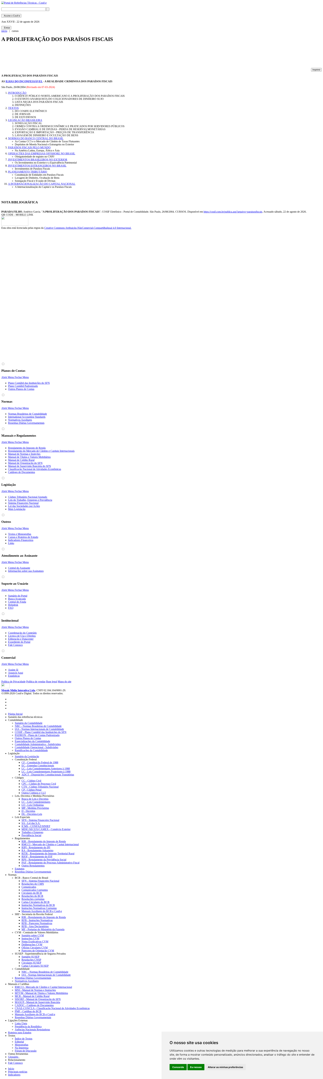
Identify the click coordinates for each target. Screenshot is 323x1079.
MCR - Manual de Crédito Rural (32, 996)
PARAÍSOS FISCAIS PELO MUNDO (29, 147)
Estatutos (19, 868)
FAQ (10, 607)
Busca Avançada (17, 598)
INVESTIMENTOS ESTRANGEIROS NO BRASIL (37, 165)
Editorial (19, 1041)
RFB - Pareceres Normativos (37, 923)
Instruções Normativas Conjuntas (39, 908)
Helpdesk (13, 604)
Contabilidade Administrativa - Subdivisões (38, 744)
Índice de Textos (23, 1038)
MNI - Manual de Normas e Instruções (35, 990)
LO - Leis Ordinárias (33, 805)
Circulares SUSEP (31, 962)
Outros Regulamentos (33, 865)
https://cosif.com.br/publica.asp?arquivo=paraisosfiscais (233, 211)
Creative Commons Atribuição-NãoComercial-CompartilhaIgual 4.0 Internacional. (87, 227)
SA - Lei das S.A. (31, 823)
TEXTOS (13, 108)
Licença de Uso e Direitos (22, 635)
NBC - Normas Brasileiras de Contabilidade (38, 726)
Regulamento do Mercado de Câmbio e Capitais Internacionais (41, 450)
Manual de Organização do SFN (25, 463)
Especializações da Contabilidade (32, 741)
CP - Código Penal (31, 789)
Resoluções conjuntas (33, 899)
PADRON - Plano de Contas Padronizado (37, 735)
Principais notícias (17, 1071)
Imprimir (316, 69)
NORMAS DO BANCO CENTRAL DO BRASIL (35, 138)
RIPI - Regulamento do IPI (36, 847)
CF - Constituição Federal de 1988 (40, 762)
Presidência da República (28, 1026)
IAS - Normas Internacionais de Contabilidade (39, 729)
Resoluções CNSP (31, 959)
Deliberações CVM (32, 944)
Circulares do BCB (32, 893)
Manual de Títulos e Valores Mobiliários (29, 457)
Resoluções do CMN (33, 883)
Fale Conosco (15, 645)
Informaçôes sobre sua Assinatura (26, 571)
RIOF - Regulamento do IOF (37, 856)
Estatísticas (14, 675)
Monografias (21, 1044)
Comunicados (29, 886)
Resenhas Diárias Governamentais (26, 422)
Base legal (51, 681)
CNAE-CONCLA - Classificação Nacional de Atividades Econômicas (52, 1008)
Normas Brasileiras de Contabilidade (27, 413)
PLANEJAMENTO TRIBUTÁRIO (27, 171)
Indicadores (14, 1074)
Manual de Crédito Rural (21, 460)
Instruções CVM (30, 938)
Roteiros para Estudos (19, 1032)
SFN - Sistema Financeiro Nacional (40, 820)
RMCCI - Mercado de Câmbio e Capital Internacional (50, 844)
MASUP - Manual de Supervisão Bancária (37, 1002)
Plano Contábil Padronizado (23, 386)
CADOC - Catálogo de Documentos (34, 1005)
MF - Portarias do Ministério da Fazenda (43, 929)
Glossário (14, 1056)
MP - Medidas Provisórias (35, 808)
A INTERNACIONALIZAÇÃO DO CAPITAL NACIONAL (41, 183)
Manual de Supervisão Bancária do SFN (29, 466)
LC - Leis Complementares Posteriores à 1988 (46, 771)
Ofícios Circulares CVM (35, 947)
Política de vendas (35, 681)
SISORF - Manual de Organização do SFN (38, 999)
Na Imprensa (21, 1047)
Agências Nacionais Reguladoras (32, 1029)
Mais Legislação (16, 509)
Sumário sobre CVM (33, 935)
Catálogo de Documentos (21, 472)
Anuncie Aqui (15, 672)
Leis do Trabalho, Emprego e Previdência (30, 500)
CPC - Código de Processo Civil (39, 783)
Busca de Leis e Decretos (35, 798)
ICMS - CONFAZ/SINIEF (36, 826)
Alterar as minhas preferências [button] (225, 1067)
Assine (11, 15)
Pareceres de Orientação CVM (38, 950)
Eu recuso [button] (196, 1067)
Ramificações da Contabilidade (31, 750)
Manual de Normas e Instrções (24, 454)
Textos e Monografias (19, 534)
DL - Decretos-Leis (32, 814)
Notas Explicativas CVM (35, 941)
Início (11, 1068)
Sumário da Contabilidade (28, 723)
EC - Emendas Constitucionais (38, 765)
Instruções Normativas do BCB (38, 905)
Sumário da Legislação (27, 756)
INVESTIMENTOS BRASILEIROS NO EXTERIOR (37, 159)
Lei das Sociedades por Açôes (24, 506)
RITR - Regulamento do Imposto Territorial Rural (48, 853)
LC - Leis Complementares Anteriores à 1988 (46, 768)
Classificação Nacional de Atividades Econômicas (34, 469)
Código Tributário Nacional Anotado (27, 496)
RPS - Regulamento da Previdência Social (44, 859)
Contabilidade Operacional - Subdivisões (36, 747)
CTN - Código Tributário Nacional (40, 786)
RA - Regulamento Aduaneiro (37, 850)
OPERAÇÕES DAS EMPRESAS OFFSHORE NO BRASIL (41, 153)
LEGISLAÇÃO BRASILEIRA (25, 120)
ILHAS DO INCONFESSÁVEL (24, 81)
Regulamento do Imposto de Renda (27, 447)
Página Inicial (15, 713)
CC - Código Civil (31, 780)
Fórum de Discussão (26, 1050)
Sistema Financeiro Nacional (23, 503)
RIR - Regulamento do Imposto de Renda (44, 841)
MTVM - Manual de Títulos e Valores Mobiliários (41, 993)
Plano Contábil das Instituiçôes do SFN (29, 383)
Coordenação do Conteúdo (22, 632)
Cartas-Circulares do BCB (35, 902)
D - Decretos (28, 811)
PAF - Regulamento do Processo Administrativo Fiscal (50, 862)
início (4, 31)
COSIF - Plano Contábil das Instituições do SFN (40, 732)
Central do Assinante (19, 567)
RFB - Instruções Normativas (37, 920)
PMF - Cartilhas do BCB (28, 1011)
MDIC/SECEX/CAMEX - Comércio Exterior (46, 829)
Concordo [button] (178, 1067)
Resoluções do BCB (32, 896)
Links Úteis (21, 1023)
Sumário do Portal (17, 595)
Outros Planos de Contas (21, 389)
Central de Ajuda (17, 601)
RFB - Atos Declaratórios (35, 926)
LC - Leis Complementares (36, 801)
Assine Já (13, 669)
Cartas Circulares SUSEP (35, 965)
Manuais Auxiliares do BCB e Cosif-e (42, 911)
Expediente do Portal (19, 641)
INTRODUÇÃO (17, 92)
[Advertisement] (62, 56)
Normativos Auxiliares (20, 419)
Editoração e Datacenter (20, 638)
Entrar (6, 27)
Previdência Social (31, 835)
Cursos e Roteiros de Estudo (23, 537)
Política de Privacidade (13, 681)
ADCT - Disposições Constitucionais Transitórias (48, 774)
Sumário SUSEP (30, 956)
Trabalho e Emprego (32, 832)
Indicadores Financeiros (20, 540)
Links (11, 543)
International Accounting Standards (26, 416)
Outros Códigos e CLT (34, 792)
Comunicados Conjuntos (35, 889)
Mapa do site (64, 681)
